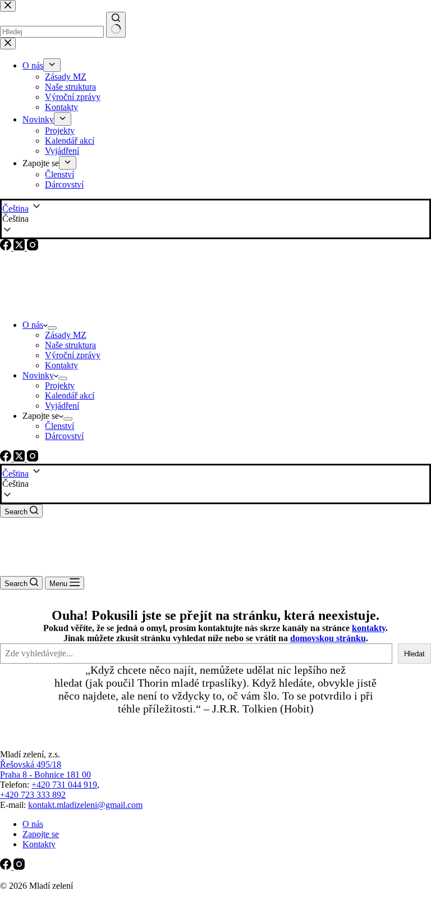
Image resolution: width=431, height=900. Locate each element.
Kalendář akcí (69, 395)
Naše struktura (70, 345)
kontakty (369, 628)
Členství (59, 426)
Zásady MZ (65, 335)
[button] (215, 484)
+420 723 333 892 (33, 795)
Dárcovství (64, 436)
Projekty (60, 385)
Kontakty (61, 365)
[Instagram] (32, 458)
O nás (32, 325)
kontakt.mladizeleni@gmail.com (85, 805)
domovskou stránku (328, 638)
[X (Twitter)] (20, 458)
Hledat (414, 654)
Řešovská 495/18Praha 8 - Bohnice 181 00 (45, 769)
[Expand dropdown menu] (52, 328)
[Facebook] (6, 458)
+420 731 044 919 (64, 784)
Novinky (38, 375)
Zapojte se (40, 834)
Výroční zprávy (72, 355)
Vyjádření (62, 405)
